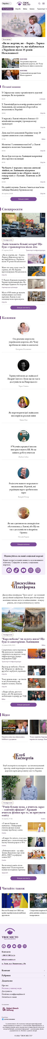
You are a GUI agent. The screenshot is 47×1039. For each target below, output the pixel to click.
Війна (25, 9)
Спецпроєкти (12, 209)
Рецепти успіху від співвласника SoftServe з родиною (13, 738)
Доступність (7, 991)
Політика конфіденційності (13, 994)
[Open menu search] (39, 3)
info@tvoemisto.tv (9, 959)
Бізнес (32, 9)
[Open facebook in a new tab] (9, 570)
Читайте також (13, 888)
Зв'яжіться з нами (9, 997)
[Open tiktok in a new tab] (16, 570)
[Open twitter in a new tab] (38, 570)
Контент (6, 970)
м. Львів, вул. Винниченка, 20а (14, 963)
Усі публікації (8, 9)
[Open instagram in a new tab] (30, 570)
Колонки (9, 317)
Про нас (5, 985)
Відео (6, 714)
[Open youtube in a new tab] (23, 570)
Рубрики (6, 975)
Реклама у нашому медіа (12, 988)
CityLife (18, 9)
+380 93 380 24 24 (8, 955)
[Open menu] (43, 3)
